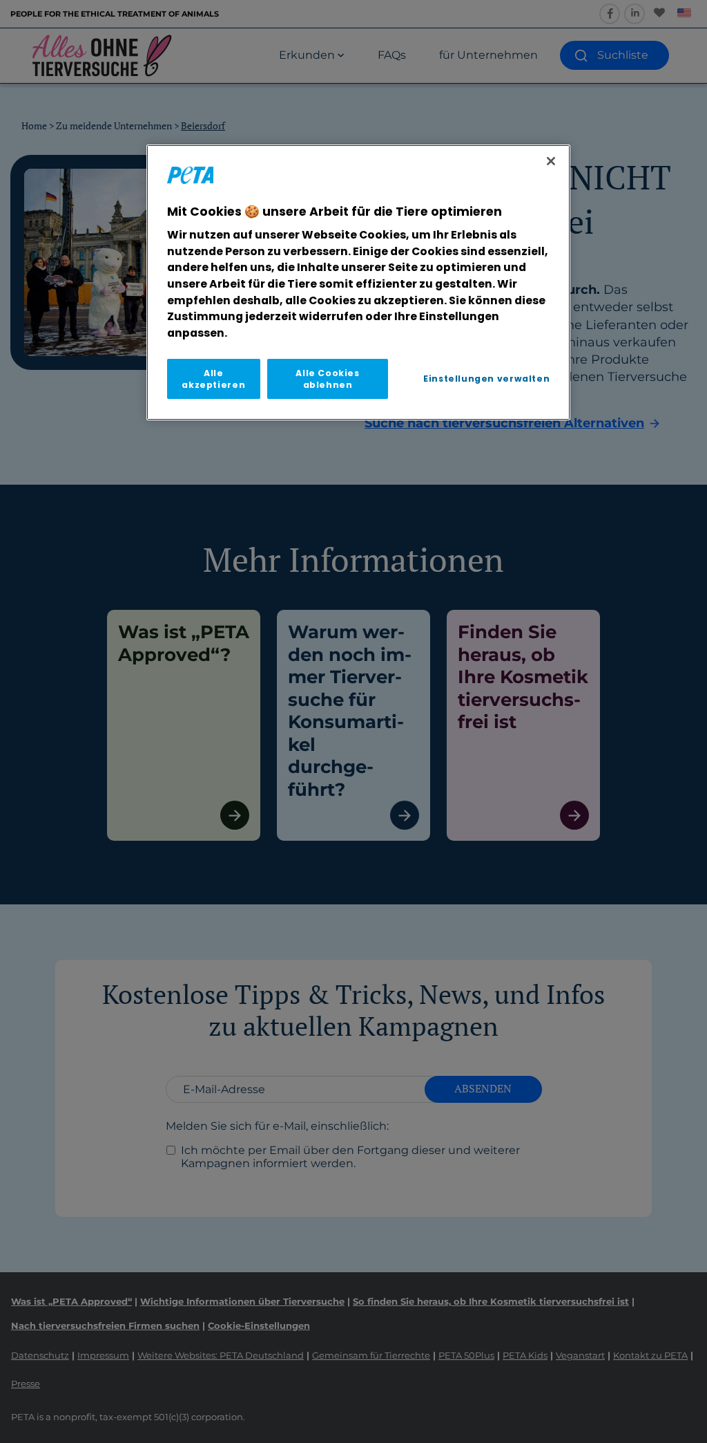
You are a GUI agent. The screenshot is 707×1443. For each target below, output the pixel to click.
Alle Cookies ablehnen (327, 379)
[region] (358, 282)
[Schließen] (551, 161)
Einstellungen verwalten (486, 378)
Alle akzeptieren (213, 379)
